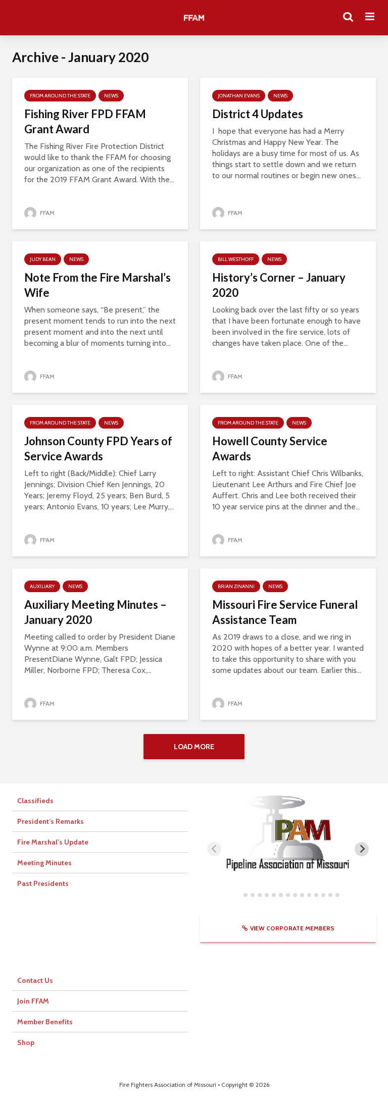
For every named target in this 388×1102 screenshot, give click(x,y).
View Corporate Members (292, 928)
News (111, 95)
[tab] (238, 895)
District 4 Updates (257, 114)
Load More (194, 746)
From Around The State (60, 95)
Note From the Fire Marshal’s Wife (97, 285)
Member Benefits (45, 1021)
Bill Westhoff (236, 259)
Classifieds (35, 800)
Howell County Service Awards (269, 448)
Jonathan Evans (239, 95)
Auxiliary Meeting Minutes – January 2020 (95, 612)
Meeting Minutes (44, 862)
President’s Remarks (50, 821)
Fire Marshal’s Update (52, 842)
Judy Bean (43, 259)
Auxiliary (42, 586)
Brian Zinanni (236, 586)
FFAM (46, 213)
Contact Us (35, 980)
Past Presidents (43, 883)
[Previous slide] (214, 849)
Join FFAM (33, 1001)
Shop (25, 1042)
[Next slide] (362, 849)
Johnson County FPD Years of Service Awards (98, 448)
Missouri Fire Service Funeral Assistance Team (285, 612)
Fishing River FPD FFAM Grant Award (85, 121)
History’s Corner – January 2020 (279, 285)
